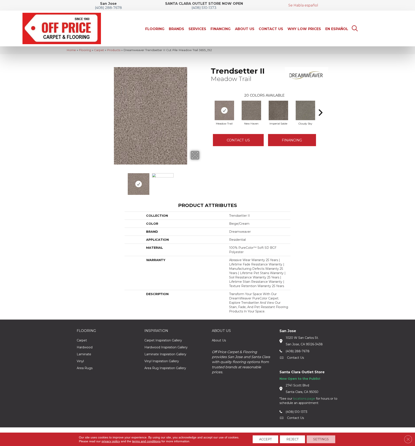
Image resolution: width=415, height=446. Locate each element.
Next (202, 182)
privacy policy (111, 441)
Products (113, 50)
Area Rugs (85, 368)
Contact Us (238, 140)
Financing (292, 140)
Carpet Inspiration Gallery (163, 340)
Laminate (84, 354)
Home (71, 50)
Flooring (85, 50)
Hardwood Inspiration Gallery (166, 347)
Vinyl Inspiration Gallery (161, 361)
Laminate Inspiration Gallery (165, 354)
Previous (99, 182)
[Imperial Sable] (278, 110)
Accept (265, 439)
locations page (304, 399)
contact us (295, 358)
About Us (219, 340)
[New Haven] (251, 110)
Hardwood (85, 347)
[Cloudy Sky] (305, 110)
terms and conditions (146, 441)
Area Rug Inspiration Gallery (165, 368)
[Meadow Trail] (224, 110)
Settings (321, 439)
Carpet (99, 50)
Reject (292, 439)
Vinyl (80, 361)
